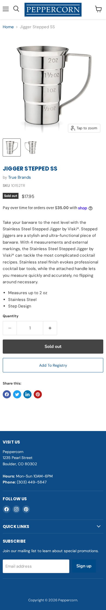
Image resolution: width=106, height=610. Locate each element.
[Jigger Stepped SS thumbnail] (11, 147)
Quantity (10, 316)
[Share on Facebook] (7, 394)
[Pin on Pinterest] (38, 394)
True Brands (19, 177)
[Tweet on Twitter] (17, 394)
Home (8, 27)
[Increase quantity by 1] (50, 328)
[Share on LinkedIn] (27, 394)
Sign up (84, 566)
